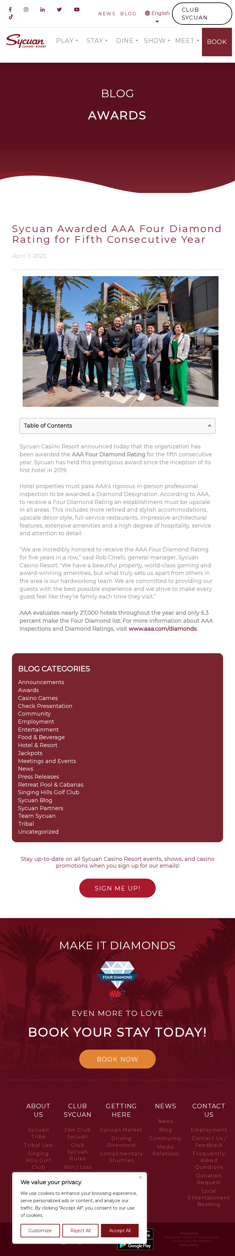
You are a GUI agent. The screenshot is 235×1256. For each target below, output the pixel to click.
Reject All (80, 1230)
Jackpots (30, 753)
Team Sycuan (37, 816)
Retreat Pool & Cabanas (51, 784)
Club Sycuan (78, 1110)
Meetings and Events (47, 761)
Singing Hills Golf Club (48, 792)
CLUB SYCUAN (195, 13)
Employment (36, 721)
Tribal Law (38, 1145)
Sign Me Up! (118, 888)
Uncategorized (38, 831)
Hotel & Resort (38, 745)
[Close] (140, 1177)
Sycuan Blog (35, 800)
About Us (38, 1110)
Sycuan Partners (40, 808)
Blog (165, 1130)
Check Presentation (45, 706)
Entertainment (38, 729)
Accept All (120, 1230)
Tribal (26, 824)
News (25, 768)
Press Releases (38, 776)
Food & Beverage (41, 737)
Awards (28, 690)
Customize (40, 1230)
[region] (79, 1208)
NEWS (107, 14)
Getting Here (121, 1110)
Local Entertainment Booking (209, 1197)
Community (34, 713)
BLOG (128, 14)
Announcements (41, 682)
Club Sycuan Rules (77, 1152)
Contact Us (208, 1110)
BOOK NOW (118, 1059)
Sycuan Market (121, 1130)
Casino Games (38, 698)
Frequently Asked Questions (209, 1160)
